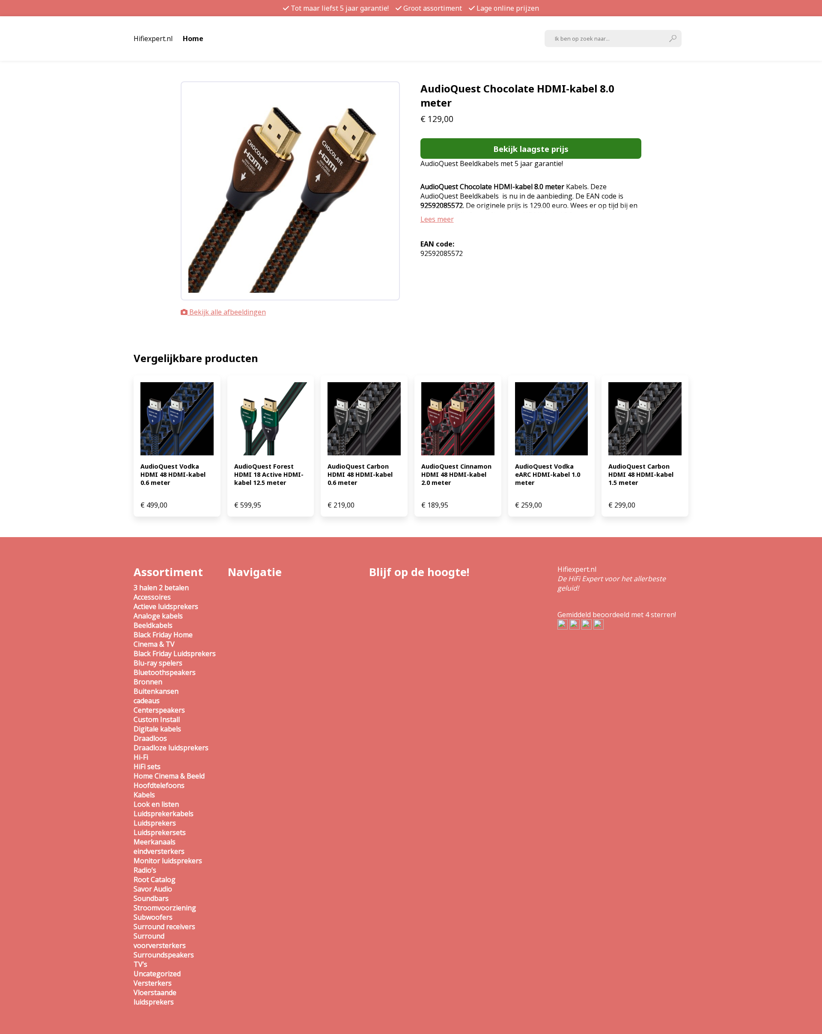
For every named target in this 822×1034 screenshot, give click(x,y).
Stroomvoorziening (165, 907)
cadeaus (147, 700)
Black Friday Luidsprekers (175, 653)
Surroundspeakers (164, 955)
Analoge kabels (158, 616)
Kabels (144, 794)
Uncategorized (157, 973)
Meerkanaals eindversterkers (159, 846)
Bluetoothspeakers (165, 672)
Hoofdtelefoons (159, 785)
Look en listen (156, 804)
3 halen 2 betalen (161, 587)
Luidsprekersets (160, 832)
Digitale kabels (157, 729)
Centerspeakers (159, 710)
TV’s (140, 964)
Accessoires (152, 597)
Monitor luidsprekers (168, 860)
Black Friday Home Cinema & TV (163, 639)
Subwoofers (153, 917)
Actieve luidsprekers (166, 606)
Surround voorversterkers (160, 940)
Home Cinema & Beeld (169, 776)
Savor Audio (153, 889)
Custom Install (157, 719)
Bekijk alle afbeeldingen (227, 312)
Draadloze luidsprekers (171, 747)
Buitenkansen (156, 691)
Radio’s (145, 870)
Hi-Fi (141, 757)
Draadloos (150, 738)
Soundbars (151, 898)
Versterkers (153, 983)
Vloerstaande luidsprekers (155, 997)
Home (193, 38)
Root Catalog (155, 879)
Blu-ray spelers (158, 663)
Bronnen (148, 681)
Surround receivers (164, 926)
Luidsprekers (155, 823)
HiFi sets (147, 766)
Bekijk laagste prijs (531, 148)
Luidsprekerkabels (164, 813)
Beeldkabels (153, 625)
